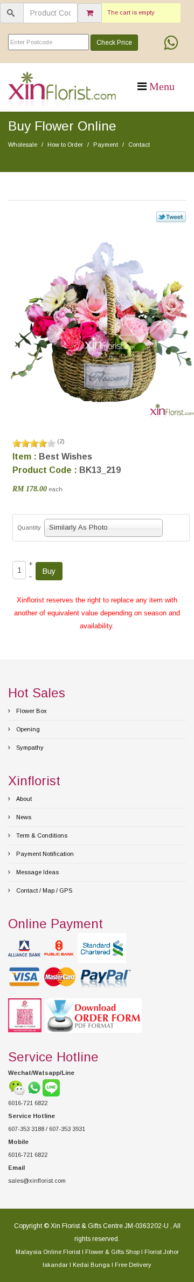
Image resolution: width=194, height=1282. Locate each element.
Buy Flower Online (62, 126)
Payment (105, 144)
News (23, 817)
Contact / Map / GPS (43, 890)
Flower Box (31, 711)
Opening (27, 729)
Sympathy (29, 747)
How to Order (65, 144)
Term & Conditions (41, 835)
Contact (139, 144)
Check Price (114, 42)
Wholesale (22, 144)
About (23, 799)
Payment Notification (44, 854)
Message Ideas (37, 872)
